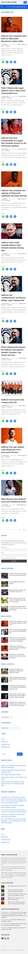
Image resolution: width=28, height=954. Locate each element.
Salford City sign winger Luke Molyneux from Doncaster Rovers (12, 449)
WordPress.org (5, 747)
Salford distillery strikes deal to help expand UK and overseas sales (17, 679)
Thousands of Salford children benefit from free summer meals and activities (18, 608)
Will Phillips (4, 44)
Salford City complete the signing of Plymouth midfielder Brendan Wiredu (14, 193)
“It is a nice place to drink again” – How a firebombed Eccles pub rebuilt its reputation (13, 820)
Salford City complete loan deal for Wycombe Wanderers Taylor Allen (13, 38)
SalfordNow (4, 253)
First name (3, 547)
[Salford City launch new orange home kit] (11, 388)
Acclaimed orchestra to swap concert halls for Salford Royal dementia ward (17, 687)
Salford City (23, 44)
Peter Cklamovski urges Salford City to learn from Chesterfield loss (13, 90)
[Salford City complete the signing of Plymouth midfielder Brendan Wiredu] (11, 179)
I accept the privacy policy (9, 558)
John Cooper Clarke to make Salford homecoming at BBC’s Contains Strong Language (17, 695)
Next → (25, 529)
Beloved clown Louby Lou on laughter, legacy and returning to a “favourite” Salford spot (17, 704)
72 (19, 529)
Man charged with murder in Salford (15, 6)
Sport (2, 45)
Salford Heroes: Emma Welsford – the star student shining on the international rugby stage (12, 783)
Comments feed (5, 744)
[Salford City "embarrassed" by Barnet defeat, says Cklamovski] (11, 283)
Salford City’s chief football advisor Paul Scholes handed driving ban (17, 656)
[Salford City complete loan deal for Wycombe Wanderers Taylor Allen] (11, 24)
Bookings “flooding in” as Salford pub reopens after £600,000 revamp (16, 671)
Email (2, 552)
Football (19, 44)
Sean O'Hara (5, 149)
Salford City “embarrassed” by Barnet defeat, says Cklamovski (13, 298)
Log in (3, 739)
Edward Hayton (5, 96)
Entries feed (4, 741)
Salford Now (8, 2)
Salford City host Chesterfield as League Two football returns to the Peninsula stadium (17, 639)
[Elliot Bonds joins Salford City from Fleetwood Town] (11, 487)
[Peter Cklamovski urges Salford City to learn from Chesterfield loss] (11, 76)
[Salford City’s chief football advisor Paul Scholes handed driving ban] (11, 231)
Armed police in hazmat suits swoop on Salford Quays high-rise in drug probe (17, 600)
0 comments (7, 45)
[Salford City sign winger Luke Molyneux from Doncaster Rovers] (11, 435)
